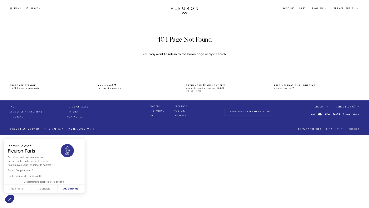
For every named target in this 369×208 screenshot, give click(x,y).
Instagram (157, 111)
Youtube (180, 111)
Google (118, 88)
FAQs (13, 106)
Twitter (155, 106)
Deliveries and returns (26, 111)
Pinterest (181, 116)
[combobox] (319, 8)
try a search (217, 54)
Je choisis (44, 188)
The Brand (17, 116)
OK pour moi (71, 188)
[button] (9, 199)
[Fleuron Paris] (184, 8)
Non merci (17, 188)
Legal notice (335, 129)
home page (195, 54)
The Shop (73, 111)
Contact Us (75, 116)
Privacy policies (309, 129)
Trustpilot (106, 88)
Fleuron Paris (30, 128)
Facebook (181, 106)
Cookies (354, 129)
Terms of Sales (77, 106)
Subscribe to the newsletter (250, 111)
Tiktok (154, 116)
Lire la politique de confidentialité (25, 176)
